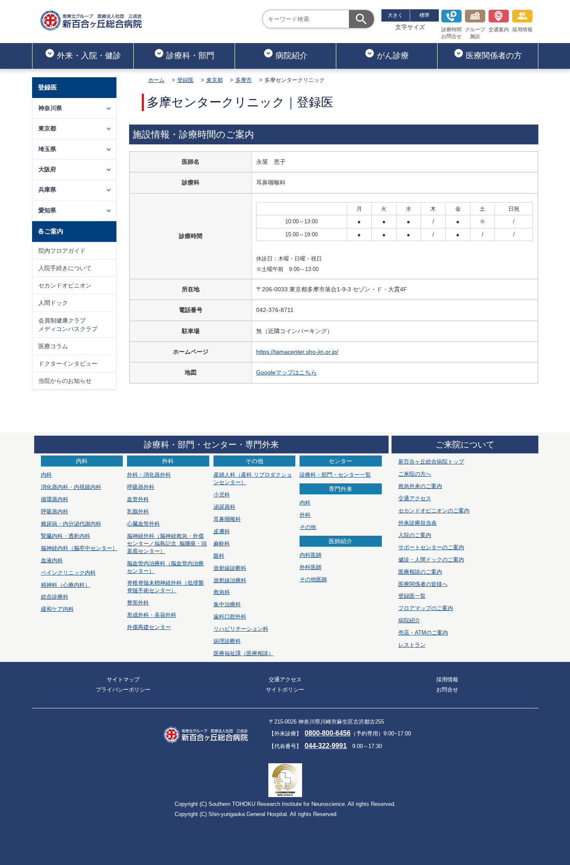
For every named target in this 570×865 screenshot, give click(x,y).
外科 (305, 515)
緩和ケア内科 (57, 609)
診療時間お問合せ (451, 33)
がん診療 (393, 55)
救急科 (221, 592)
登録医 (185, 80)
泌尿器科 (224, 507)
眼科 (218, 556)
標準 (424, 15)
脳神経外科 (167, 543)
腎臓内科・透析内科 (65, 536)
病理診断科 (227, 641)
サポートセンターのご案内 (431, 547)
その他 (308, 527)
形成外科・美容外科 (151, 615)
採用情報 (522, 29)
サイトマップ (123, 679)
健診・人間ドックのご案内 (431, 559)
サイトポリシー (285, 689)
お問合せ (447, 689)
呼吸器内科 (54, 511)
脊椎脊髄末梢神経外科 (165, 587)
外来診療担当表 (417, 523)
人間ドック (53, 302)
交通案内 (499, 29)
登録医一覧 (412, 596)
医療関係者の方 (494, 55)
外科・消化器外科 (149, 475)
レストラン (412, 645)
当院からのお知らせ (65, 380)
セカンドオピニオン (65, 285)
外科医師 (310, 567)
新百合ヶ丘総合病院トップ (431, 461)
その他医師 (313, 579)
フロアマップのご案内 (425, 608)
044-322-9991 (326, 745)
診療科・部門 (190, 55)
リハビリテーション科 (240, 629)
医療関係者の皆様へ (423, 584)
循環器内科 (54, 499)
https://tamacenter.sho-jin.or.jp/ (297, 351)
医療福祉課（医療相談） (243, 653)
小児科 (221, 494)
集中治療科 (227, 604)
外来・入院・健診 (89, 55)
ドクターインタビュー (67, 363)
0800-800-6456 (328, 733)
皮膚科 (221, 531)
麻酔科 (221, 543)
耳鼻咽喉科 (227, 519)
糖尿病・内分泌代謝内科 (71, 524)
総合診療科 (54, 597)
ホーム (156, 80)
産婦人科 (252, 478)
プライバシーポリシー (123, 689)
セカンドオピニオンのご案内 (434, 510)
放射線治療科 (229, 580)
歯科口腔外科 (229, 616)
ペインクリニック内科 (68, 572)
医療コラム (53, 346)
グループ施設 (475, 33)
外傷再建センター (149, 627)
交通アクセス (414, 498)
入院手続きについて (65, 268)
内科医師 (310, 555)
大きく (395, 15)
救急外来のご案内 (420, 486)
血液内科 (52, 560)
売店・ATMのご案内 (423, 632)
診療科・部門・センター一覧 (335, 475)
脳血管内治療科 (165, 567)
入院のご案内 (414, 535)
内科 (46, 475)
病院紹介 (292, 55)
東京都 (214, 80)
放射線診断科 (229, 568)
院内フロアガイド (62, 250)
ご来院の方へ (414, 474)
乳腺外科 (138, 511)
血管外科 (138, 499)
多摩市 (243, 80)
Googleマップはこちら (286, 372)
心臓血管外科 (143, 524)
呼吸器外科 (140, 487)
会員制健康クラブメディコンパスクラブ (67, 324)
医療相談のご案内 (420, 572)
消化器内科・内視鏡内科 (71, 487)
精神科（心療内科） (65, 585)
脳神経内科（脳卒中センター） (79, 548)
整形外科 (138, 602)
